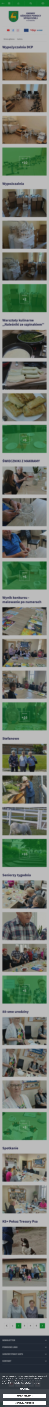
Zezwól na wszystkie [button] (24, 1403)
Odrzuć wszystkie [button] (24, 1396)
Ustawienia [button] (24, 1389)
